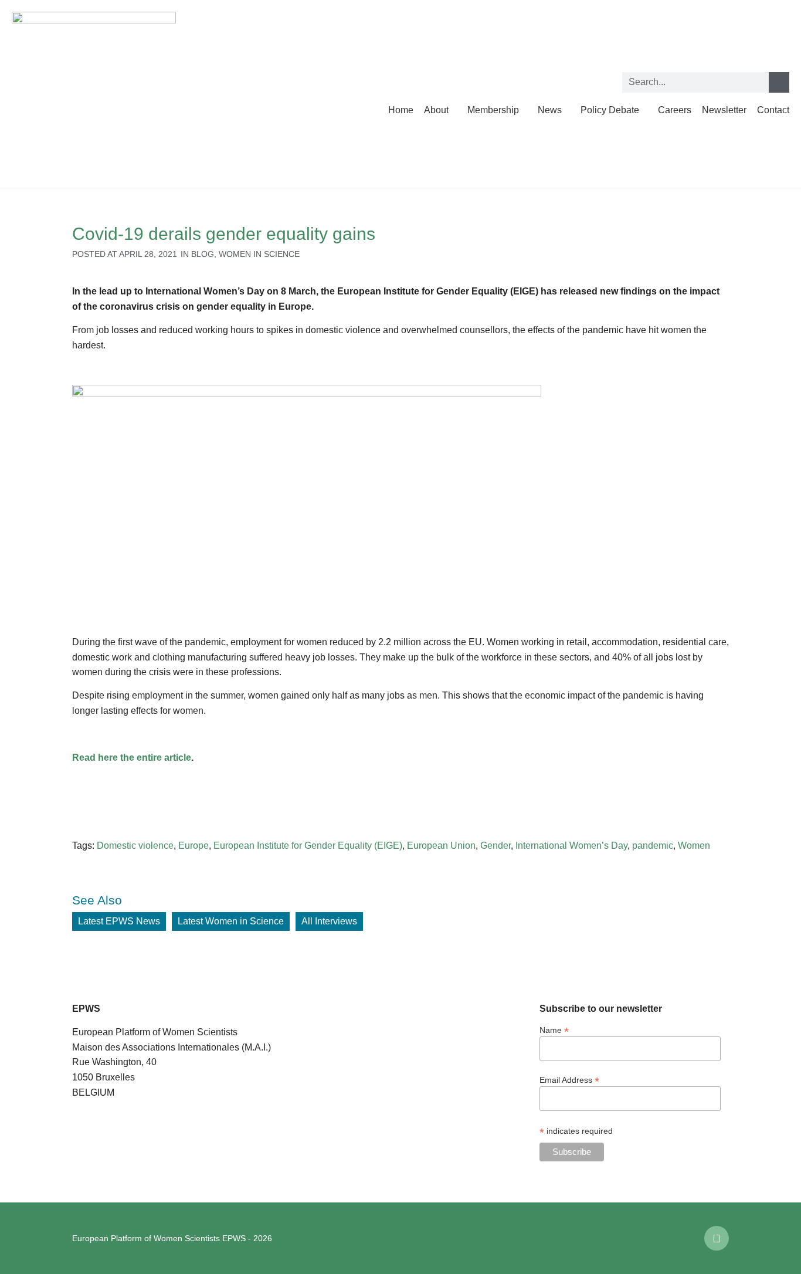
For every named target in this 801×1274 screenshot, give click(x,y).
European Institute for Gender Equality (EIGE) (307, 846)
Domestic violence (135, 846)
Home (400, 110)
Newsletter (724, 110)
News (550, 110)
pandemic (652, 846)
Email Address (569, 1080)
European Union (441, 846)
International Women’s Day (571, 846)
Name (554, 1030)
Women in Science (259, 254)
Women (694, 846)
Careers (674, 110)
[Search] (779, 82)
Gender (495, 846)
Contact (773, 110)
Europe (193, 846)
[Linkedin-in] (716, 1238)
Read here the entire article (131, 758)
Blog (202, 254)
